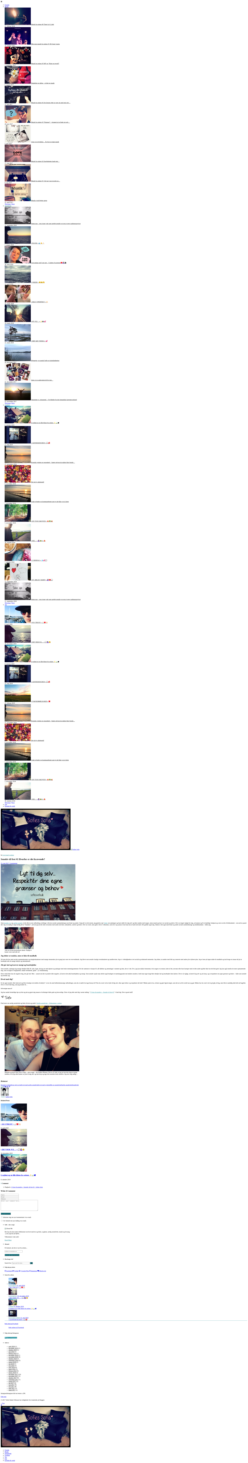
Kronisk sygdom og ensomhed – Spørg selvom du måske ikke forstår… (53, 462)
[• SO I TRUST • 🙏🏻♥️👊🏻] (14, 1120)
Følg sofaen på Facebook (11, 1323)
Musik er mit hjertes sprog (39, 200)
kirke (106, 923)
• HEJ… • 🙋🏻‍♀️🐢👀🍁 (38, 541)
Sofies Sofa (9, 1097)
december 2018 (13, 1355)
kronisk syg (7, 923)
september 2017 (13, 1379)
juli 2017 (11, 1383)
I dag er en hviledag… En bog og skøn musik (45, 142)
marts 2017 (12, 1390)
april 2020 (12, 1346)
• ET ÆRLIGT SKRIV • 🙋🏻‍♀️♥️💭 (42, 580)
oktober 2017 (13, 1378)
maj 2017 (11, 1386)
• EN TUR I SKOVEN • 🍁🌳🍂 (42, 521)
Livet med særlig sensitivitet (30, 1085)
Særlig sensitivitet (66, 1085)
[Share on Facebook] (3, 1087)
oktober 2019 (13, 1350)
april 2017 (12, 1388)
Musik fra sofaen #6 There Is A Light (42, 24)
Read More (8, 1240)
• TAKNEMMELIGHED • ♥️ (40, 701)
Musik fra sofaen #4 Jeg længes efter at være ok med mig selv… (50, 103)
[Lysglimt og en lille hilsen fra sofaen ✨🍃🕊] (14, 1171)
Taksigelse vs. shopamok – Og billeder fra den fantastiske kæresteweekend (54, 400)
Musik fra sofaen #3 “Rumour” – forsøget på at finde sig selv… (50, 122)
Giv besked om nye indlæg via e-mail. (14, 1221)
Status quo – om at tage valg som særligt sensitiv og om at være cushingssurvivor (56, 223)
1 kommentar (13, 863)
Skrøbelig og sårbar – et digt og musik (42, 83)
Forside (7, 5)
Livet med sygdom (8, 855)
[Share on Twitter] (5, 1087)
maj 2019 (11, 1352)
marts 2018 (12, 1369)
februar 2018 (12, 1371)
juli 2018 (11, 1364)
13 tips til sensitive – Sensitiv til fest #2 (102, 992)
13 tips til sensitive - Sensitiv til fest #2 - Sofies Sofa (27, 1187)
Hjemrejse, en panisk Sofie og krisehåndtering (45, 360)
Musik (7, 6)
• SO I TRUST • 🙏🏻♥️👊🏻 (39, 622)
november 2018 (13, 1357)
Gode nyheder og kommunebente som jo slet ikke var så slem (50, 501)
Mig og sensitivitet (55, 1085)
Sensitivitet (8, 206)
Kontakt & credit (10, 806)
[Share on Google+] (8, 1087)
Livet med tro (13, 1285)
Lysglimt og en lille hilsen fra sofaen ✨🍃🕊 (45, 423)
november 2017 (13, 1376)
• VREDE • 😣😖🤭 (38, 282)
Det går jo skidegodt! (37, 482)
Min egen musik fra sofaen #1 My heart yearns (45, 44)
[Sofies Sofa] (40, 849)
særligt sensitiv (17, 923)
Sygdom (7, 405)
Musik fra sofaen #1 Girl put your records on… (45, 181)
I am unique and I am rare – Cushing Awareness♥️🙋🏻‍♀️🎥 (48, 263)
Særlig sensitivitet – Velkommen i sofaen (49, 1003)
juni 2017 (11, 1385)
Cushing (11, 1306)
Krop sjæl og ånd (16, 1085)
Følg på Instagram (11, 1338)
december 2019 (13, 1348)
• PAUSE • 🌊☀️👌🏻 (37, 243)
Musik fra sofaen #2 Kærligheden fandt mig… (45, 161)
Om (6, 804)
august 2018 (12, 1362)
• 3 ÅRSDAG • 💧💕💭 (39, 560)
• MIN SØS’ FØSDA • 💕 (39, 341)
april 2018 (12, 1367)
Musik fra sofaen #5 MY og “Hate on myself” (45, 63)
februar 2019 (12, 1353)
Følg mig (3, 1397)
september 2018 (13, 1360)
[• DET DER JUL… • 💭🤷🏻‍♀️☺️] (14, 1146)
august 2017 (12, 1381)
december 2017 (13, 1374)
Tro (6, 605)
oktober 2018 (13, 1359)
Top (3, 1403)
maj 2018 (11, 1366)
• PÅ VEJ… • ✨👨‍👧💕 (38, 321)
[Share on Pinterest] (9, 1087)
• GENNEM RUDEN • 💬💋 (40, 443)
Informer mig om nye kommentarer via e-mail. (17, 1217)
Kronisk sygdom (6, 1085)
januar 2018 (12, 1372)
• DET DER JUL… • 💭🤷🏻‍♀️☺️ (41, 642)
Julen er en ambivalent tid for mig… (42, 380)
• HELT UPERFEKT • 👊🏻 (39, 302)
